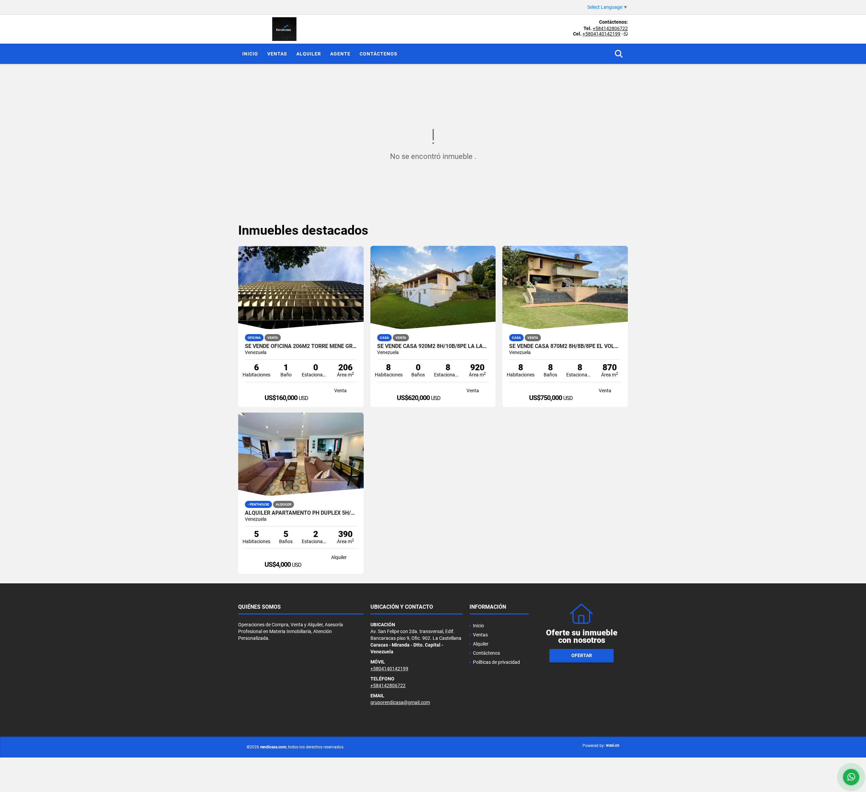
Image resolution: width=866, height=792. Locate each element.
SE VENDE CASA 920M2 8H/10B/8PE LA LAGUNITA (433, 346)
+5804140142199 (601, 34)
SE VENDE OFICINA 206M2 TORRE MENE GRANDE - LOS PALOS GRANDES (301, 346)
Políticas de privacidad (496, 662)
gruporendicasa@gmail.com (400, 702)
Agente (340, 53)
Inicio (250, 53)
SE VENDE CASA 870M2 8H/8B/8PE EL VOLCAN (565, 346)
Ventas (277, 53)
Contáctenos (378, 53)
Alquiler (308, 53)
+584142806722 (610, 28)
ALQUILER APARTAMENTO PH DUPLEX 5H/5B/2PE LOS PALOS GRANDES (301, 513)
